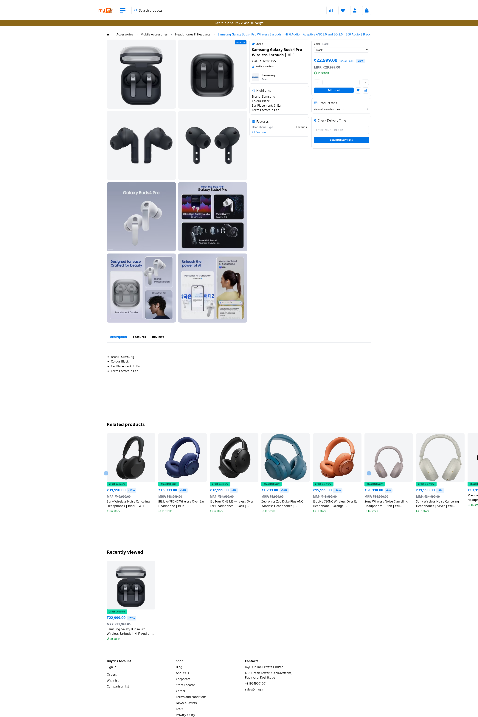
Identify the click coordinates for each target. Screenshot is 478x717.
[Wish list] (342, 10)
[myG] (109, 10)
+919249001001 (256, 683)
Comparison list (118, 686)
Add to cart (334, 90)
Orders (112, 674)
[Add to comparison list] (366, 90)
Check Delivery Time (341, 139)
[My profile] (354, 10)
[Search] (135, 10)
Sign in (111, 667)
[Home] (108, 34)
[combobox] (225, 10)
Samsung (268, 75)
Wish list (113, 680)
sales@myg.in (254, 689)
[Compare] (330, 10)
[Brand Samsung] (255, 77)
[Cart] (366, 10)
